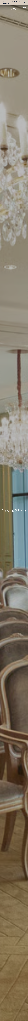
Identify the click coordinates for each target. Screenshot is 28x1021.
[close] (24, 2)
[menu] (2, 7)
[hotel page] (14, 7)
